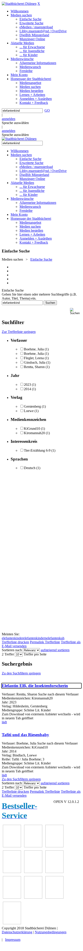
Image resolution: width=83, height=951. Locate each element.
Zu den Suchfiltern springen (21, 673)
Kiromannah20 (34, 433)
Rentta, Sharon (34, 367)
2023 (27, 384)
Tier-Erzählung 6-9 (37, 450)
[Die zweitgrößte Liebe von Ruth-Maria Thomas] (54, 897)
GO (47, 110)
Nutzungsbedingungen (50, 932)
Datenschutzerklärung (17, 932)
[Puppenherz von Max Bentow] (33, 897)
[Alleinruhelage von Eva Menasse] (12, 846)
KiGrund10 (32, 428)
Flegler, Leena (34, 358)
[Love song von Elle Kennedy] (12, 872)
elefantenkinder (12, 638)
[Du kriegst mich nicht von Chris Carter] (12, 897)
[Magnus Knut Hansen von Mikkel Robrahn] (54, 846)
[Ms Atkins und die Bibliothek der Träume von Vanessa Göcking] (33, 846)
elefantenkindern (34, 638)
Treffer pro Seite (35, 654)
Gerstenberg (32, 406)
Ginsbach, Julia (34, 362)
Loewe (29, 411)
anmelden (8, 119)
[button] (75, 311)
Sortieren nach (12, 650)
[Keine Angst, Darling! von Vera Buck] (33, 872)
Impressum (12, 939)
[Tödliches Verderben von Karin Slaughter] (12, 923)
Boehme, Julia (34, 349)
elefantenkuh (55, 638)
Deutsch (29, 468)
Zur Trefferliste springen (19, 332)
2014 (27, 389)
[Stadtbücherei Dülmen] (19, 4)
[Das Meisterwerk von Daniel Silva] (54, 872)
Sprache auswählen (15, 123)
